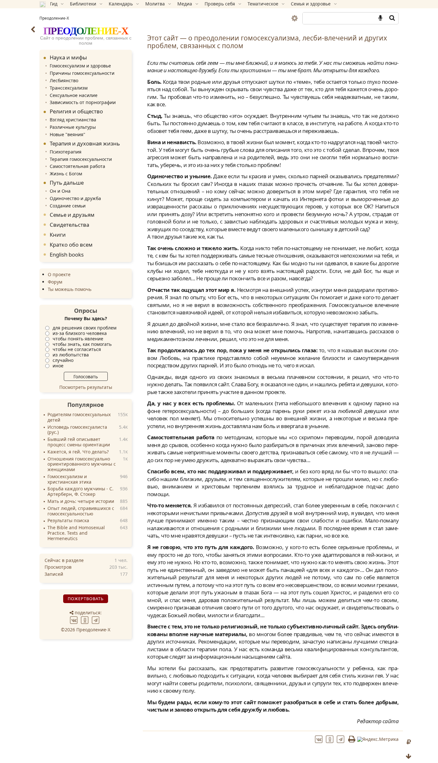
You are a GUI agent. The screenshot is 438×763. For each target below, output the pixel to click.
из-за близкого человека (80, 333)
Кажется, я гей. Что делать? (78, 452)
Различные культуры (73, 127)
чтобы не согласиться (77, 349)
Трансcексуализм (69, 88)
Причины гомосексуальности (82, 73)
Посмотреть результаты (85, 387)
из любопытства (71, 355)
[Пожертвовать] (409, 742)
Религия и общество (76, 111)
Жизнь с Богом (66, 174)
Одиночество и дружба (75, 198)
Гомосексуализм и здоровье (80, 66)
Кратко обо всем (71, 244)
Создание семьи (68, 206)
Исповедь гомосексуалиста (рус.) (77, 430)
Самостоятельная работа (77, 166)
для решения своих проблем (84, 328)
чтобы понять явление (78, 339)
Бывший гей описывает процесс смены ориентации (78, 442)
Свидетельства (69, 224)
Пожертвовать (86, 598)
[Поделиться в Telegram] (96, 620)
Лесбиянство (64, 80)
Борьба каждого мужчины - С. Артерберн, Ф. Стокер (80, 491)
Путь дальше (67, 182)
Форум (55, 282)
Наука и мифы (68, 57)
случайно (63, 360)
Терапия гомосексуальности (81, 159)
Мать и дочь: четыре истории (80, 501)
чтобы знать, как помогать (82, 344)
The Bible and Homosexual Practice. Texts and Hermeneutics (76, 533)
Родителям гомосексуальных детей (79, 417)
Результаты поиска (68, 520)
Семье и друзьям (72, 214)
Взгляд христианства (73, 120)
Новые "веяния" (67, 134)
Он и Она (60, 191)
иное (58, 366)
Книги (58, 234)
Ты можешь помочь (69, 289)
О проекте (59, 274)
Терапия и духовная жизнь (85, 143)
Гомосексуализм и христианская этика (69, 479)
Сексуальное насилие (73, 95)
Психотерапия (65, 152)
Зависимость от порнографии (83, 102)
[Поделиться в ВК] (75, 620)
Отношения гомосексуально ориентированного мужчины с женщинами (81, 464)
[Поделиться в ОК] (85, 620)
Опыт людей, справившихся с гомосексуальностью (80, 511)
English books (67, 254)
